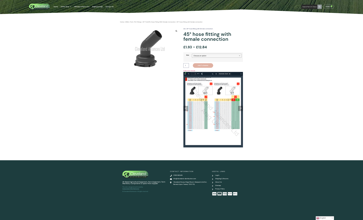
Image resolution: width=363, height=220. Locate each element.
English (322, 218)
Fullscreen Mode (189, 71)
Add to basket (203, 65)
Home (122, 22)
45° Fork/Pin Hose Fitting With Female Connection (159, 22)
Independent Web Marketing (130, 189)
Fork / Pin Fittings (135, 22)
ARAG (127, 22)
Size (187, 55)
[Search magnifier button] (319, 7)
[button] (176, 31)
